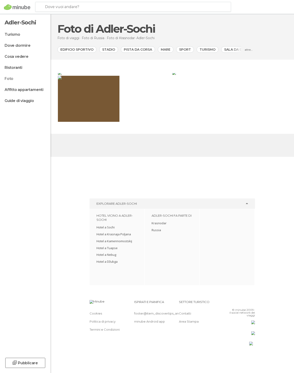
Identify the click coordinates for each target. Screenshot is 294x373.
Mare (165, 49)
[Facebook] (234, 303)
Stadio (108, 49)
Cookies (96, 313)
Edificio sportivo (76, 49)
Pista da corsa (138, 49)
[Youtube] (252, 303)
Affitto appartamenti (24, 89)
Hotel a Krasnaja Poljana (113, 234)
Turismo (12, 34)
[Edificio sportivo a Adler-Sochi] (114, 73)
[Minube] (17, 7)
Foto (9, 78)
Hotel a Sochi (105, 227)
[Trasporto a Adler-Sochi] (229, 73)
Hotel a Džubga (107, 261)
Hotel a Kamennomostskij (114, 241)
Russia (156, 230)
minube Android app (149, 321)
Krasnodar (159, 223)
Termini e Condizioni (105, 329)
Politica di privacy (103, 321)
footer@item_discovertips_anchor (160, 313)
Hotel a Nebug (106, 255)
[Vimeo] (246, 303)
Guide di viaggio (19, 101)
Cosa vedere (16, 56)
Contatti (185, 313)
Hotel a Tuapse (107, 248)
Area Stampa (189, 321)
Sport (185, 49)
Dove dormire (18, 45)
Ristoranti (13, 67)
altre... (249, 49)
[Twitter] (240, 303)
